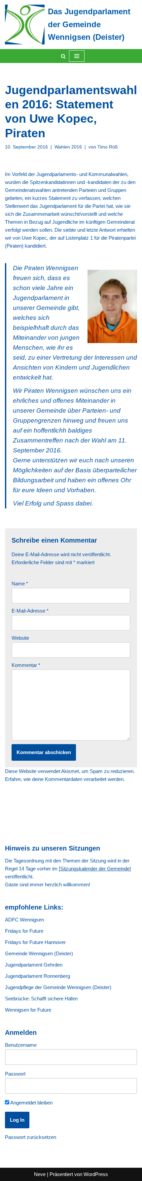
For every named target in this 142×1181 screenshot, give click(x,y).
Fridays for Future (24, 931)
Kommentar (26, 665)
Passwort (15, 1074)
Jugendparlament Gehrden (33, 965)
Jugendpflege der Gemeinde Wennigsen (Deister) (58, 987)
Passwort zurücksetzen (30, 1137)
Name (20, 583)
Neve (40, 1174)
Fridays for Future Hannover (35, 942)
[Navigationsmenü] (77, 56)
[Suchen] (63, 56)
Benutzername (21, 1045)
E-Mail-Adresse (30, 611)
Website (20, 638)
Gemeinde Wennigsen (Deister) (39, 953)
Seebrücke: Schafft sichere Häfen (41, 998)
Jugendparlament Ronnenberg (37, 976)
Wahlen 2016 (68, 147)
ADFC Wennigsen (24, 919)
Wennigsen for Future (28, 1010)
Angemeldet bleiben (31, 1102)
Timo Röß (107, 147)
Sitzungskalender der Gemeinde (94, 868)
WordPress (96, 1174)
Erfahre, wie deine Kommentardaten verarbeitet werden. (65, 779)
